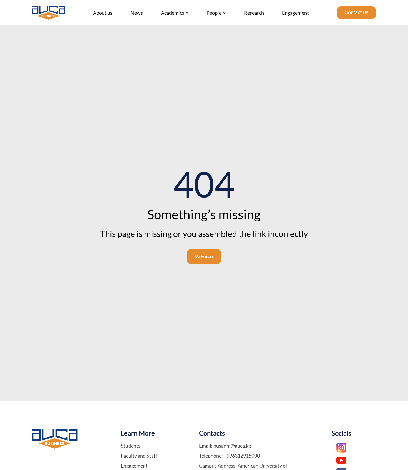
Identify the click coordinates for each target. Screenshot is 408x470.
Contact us (356, 12)
